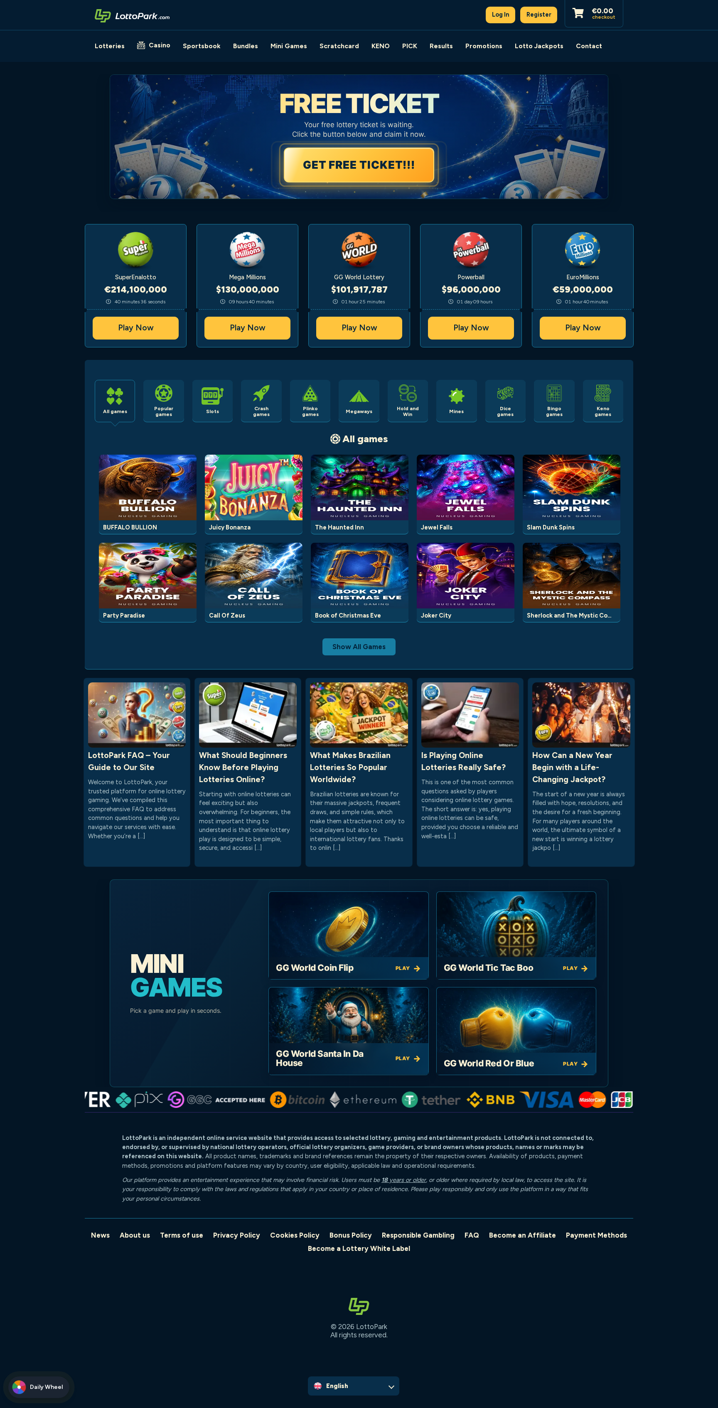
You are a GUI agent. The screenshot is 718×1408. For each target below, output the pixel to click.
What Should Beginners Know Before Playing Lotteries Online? (243, 767)
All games (365, 439)
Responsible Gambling (418, 1235)
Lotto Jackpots (539, 46)
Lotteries (110, 46)
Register (538, 14)
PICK (409, 46)
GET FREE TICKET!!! (359, 164)
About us (135, 1235)
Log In (500, 14)
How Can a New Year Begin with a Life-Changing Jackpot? (572, 767)
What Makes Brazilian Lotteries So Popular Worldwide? (350, 767)
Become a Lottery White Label (359, 1248)
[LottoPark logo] (132, 14)
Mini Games (288, 46)
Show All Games (359, 646)
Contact (589, 46)
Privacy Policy (236, 1235)
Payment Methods (596, 1235)
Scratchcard (339, 46)
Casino (159, 45)
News (100, 1235)
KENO (380, 46)
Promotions (483, 46)
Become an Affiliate (522, 1235)
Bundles (245, 46)
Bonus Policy (350, 1235)
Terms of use (181, 1235)
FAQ (472, 1235)
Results (441, 46)
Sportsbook (202, 46)
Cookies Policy (295, 1235)
